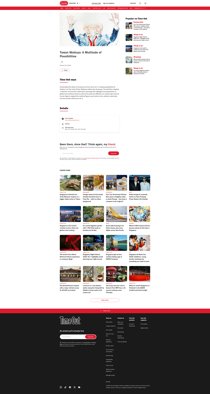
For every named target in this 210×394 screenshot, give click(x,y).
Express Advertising (121, 337)
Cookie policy (109, 355)
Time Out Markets (108, 3)
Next (116, 29)
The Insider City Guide (139, 8)
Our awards (109, 330)
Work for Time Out (110, 335)
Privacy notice (110, 346)
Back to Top (106, 311)
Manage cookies (110, 375)
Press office (109, 322)
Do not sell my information (110, 350)
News (62, 8)
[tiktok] (65, 387)
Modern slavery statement (110, 370)
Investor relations (110, 326)
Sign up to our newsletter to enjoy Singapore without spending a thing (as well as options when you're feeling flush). (88, 148)
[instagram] (61, 387)
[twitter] (75, 387)
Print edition (144, 324)
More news (105, 300)
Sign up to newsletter (120, 323)
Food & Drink (76, 8)
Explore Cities (96, 3)
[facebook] (70, 387)
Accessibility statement (109, 360)
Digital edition (144, 328)
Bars (131, 8)
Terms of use (109, 365)
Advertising (121, 332)
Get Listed (120, 328)
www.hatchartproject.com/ (72, 120)
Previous (62, 29)
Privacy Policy (95, 158)
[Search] (140, 3)
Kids (104, 8)
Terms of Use (87, 158)
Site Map (108, 382)
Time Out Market (122, 342)
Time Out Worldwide (132, 325)
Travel (89, 8)
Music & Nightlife (111, 8)
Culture (84, 8)
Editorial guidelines (109, 341)
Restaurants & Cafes (123, 8)
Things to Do (68, 8)
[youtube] (79, 387)
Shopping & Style (97, 8)
